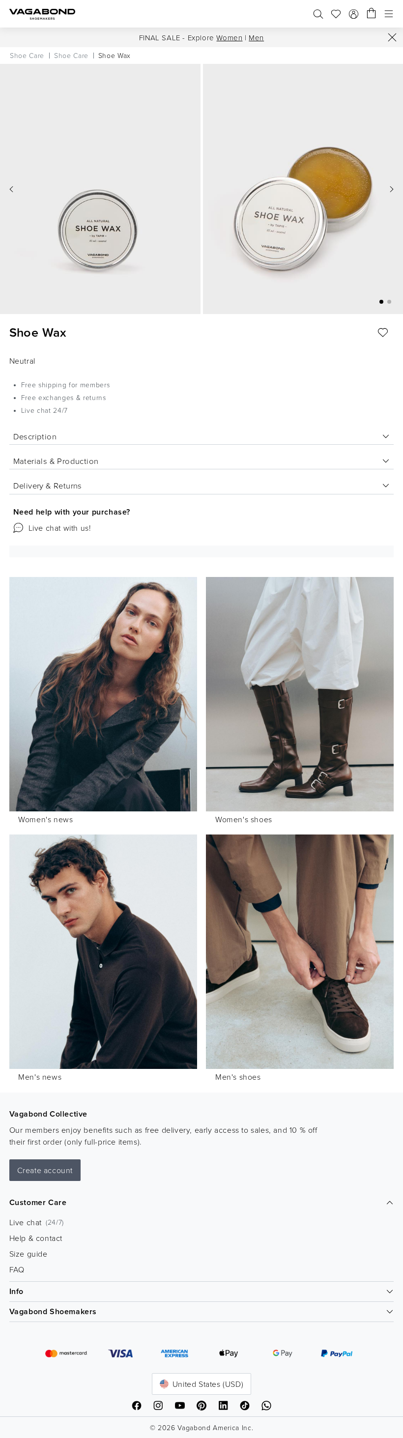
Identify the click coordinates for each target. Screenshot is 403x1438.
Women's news (45, 819)
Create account (45, 1170)
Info (16, 1291)
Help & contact (35, 1238)
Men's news (39, 1076)
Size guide (28, 1253)
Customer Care (38, 1202)
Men (256, 37)
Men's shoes (238, 1076)
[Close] (392, 37)
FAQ (17, 1269)
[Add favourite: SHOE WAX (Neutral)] (383, 333)
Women (229, 37)
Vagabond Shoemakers (53, 1311)
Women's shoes (243, 819)
